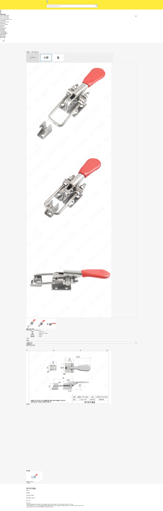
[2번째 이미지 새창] (31, 323)
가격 (27, 338)
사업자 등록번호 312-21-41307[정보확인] (35, 505)
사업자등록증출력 (3, 33)
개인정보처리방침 (30, 495)
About (27, 490)
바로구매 (33, 345)
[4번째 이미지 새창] (51, 323)
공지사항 (28, 503)
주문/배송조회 (3, 28)
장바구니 (2, 27)
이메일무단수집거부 (30, 497)
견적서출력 (2, 30)
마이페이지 (2, 25)
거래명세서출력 (3, 32)
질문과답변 (2, 29)
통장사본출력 (3, 34)
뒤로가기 (33, 57)
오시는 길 (28, 500)
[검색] (96, 5)
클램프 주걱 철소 (29, 481)
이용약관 (28, 492)
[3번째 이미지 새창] (41, 323)
